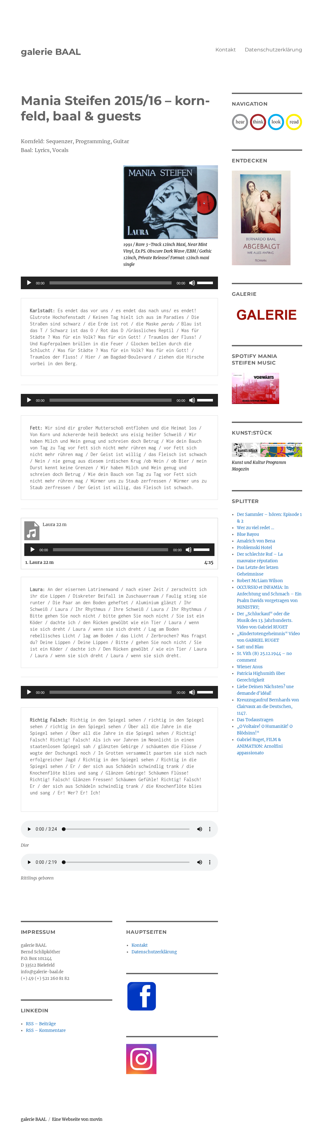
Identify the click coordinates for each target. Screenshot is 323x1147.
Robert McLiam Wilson (260, 580)
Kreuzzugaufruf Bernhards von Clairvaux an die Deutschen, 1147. (268, 706)
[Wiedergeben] (29, 283)
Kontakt (225, 50)
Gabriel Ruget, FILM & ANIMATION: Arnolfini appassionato (260, 746)
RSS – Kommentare (46, 1030)
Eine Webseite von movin (77, 1119)
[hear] (240, 121)
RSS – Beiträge (41, 1024)
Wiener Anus (250, 667)
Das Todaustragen (255, 720)
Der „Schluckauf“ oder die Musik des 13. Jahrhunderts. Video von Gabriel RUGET (264, 620)
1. (39, 562)
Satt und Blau (250, 647)
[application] (119, 283)
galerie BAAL (51, 51)
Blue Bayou (248, 534)
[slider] (206, 282)
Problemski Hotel (254, 547)
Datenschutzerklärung (273, 50)
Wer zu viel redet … (255, 527)
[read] (294, 121)
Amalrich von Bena (256, 541)
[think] (258, 121)
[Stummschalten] (192, 283)
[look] (276, 121)
